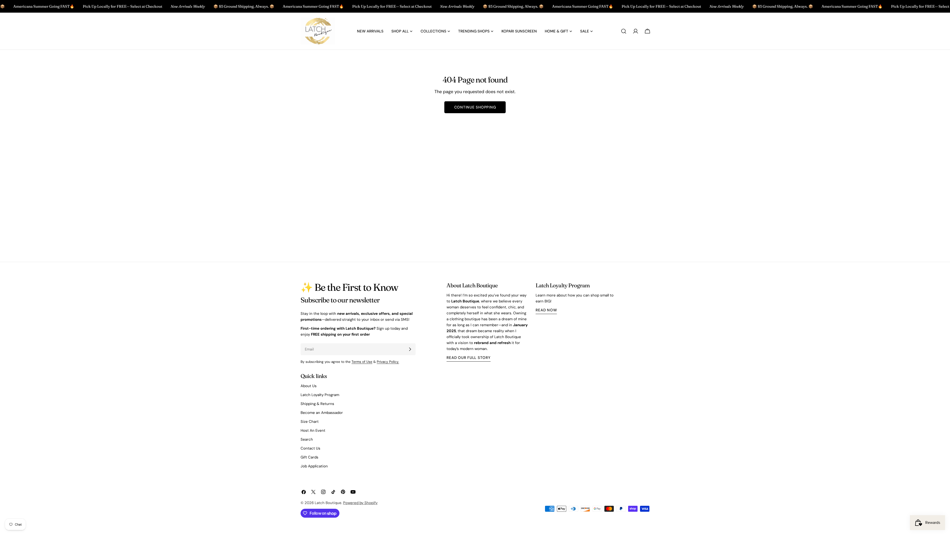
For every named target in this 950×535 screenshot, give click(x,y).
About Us (309, 385)
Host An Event (313, 430)
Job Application (314, 466)
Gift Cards (309, 457)
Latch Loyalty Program (320, 394)
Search (307, 439)
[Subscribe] (410, 349)
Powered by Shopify (360, 502)
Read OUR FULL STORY (468, 357)
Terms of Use (362, 362)
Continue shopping (475, 107)
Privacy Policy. (388, 362)
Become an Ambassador (322, 412)
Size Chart (310, 421)
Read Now (546, 310)
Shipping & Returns (317, 403)
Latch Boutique (328, 502)
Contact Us (310, 448)
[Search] (624, 31)
